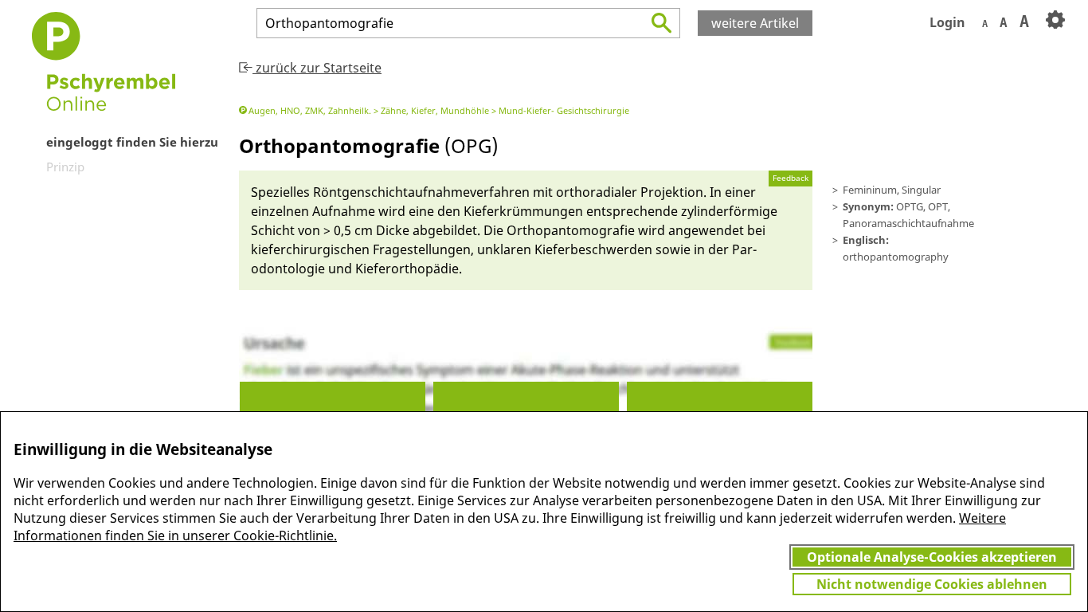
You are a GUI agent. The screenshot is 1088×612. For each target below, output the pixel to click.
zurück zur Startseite (317, 67)
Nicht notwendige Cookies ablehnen (931, 584)
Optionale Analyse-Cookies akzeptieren (932, 557)
